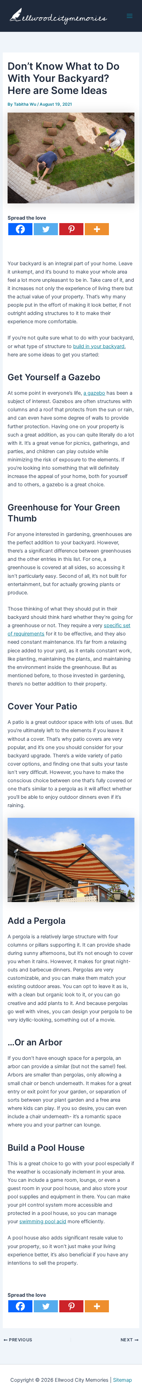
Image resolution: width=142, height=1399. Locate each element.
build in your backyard (98, 346)
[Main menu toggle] (129, 16)
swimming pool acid (42, 1221)
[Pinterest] (71, 229)
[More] (97, 229)
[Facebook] (20, 229)
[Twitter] (46, 229)
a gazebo (94, 393)
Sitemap (122, 1380)
